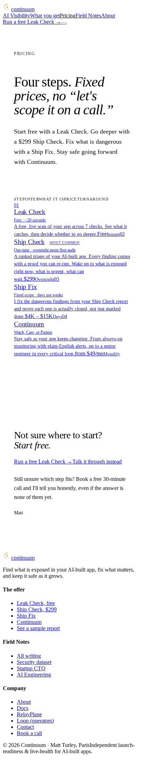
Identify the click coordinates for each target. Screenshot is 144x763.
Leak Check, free (36, 603)
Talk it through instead (97, 461)
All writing (29, 656)
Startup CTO (31, 668)
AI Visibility (16, 15)
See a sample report (38, 628)
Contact (25, 727)
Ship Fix (26, 616)
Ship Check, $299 (37, 609)
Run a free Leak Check (32, 22)
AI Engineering (34, 675)
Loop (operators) (35, 721)
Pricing (67, 15)
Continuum (29, 622)
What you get (45, 15)
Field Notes (88, 15)
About (108, 15)
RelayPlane (29, 714)
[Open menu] (64, 24)
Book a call (29, 733)
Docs (22, 708)
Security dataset (34, 662)
